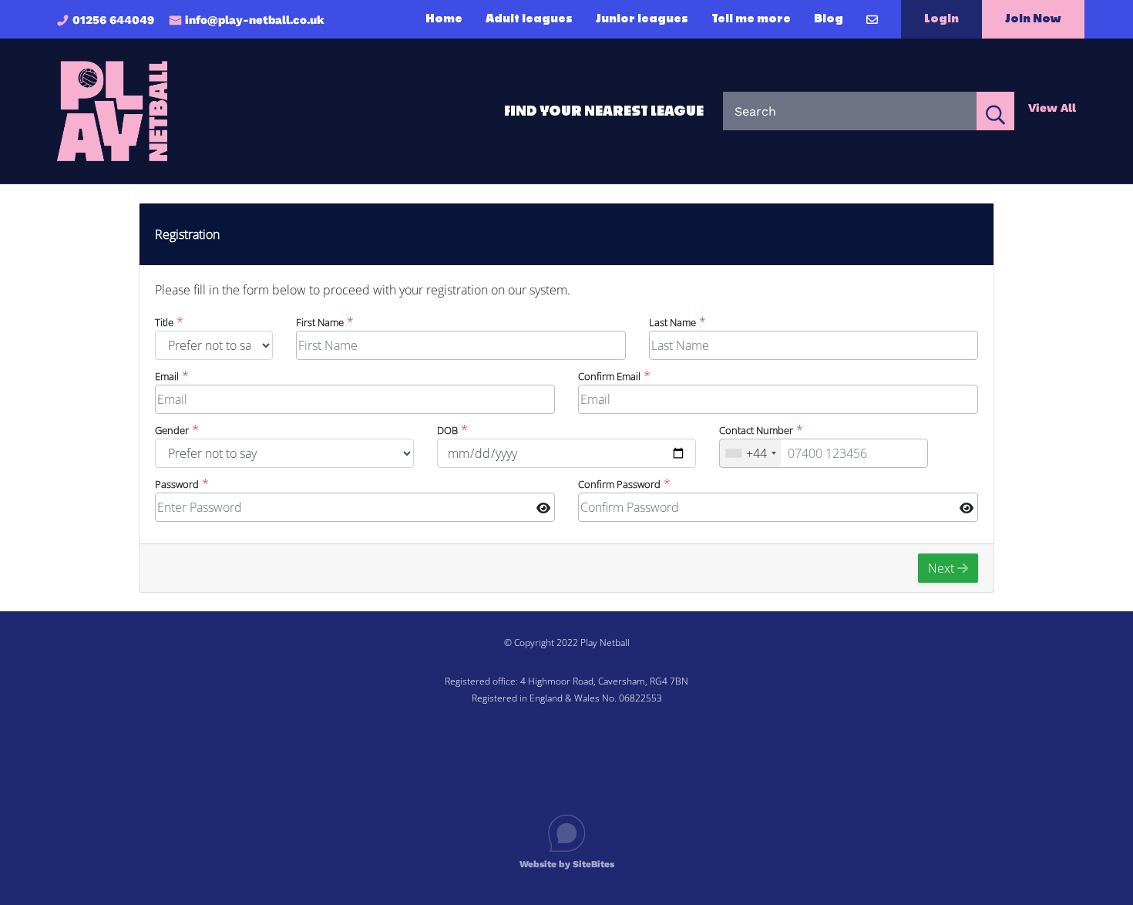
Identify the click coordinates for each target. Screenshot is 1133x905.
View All (1052, 108)
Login (941, 19)
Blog (828, 19)
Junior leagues (642, 19)
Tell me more (751, 19)
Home (443, 19)
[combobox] (750, 453)
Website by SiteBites (566, 864)
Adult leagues (529, 19)
